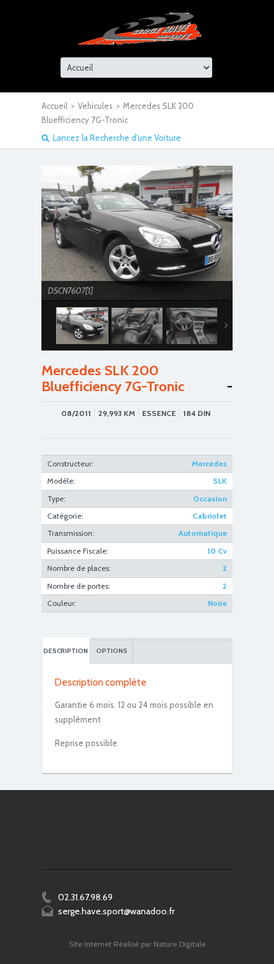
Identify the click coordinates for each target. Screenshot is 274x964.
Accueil (54, 106)
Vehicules (95, 106)
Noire (217, 603)
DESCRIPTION (65, 651)
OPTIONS (111, 651)
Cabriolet (209, 516)
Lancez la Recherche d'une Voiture (117, 138)
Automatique (202, 533)
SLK (220, 481)
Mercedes (209, 463)
